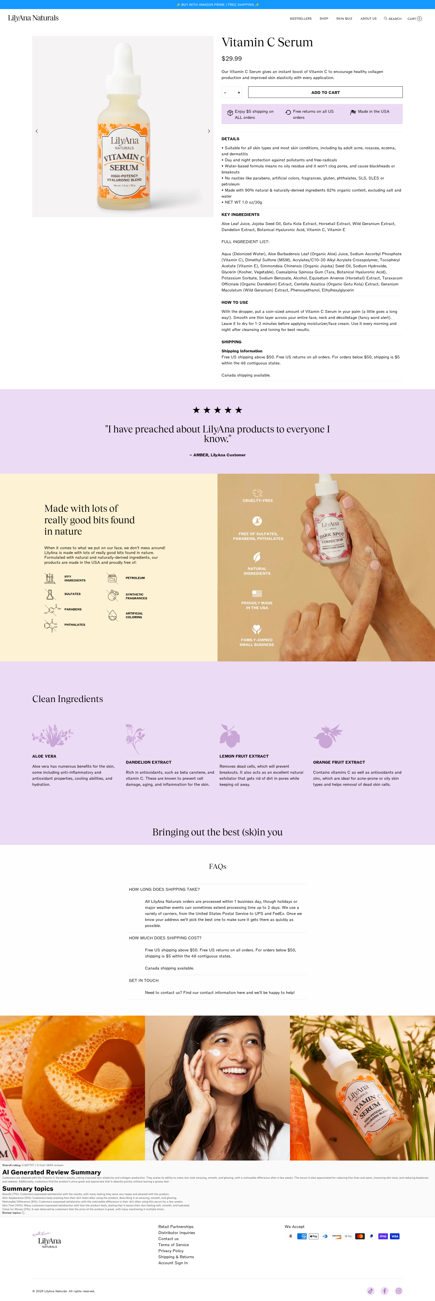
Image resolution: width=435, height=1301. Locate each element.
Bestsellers (301, 18)
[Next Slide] (208, 131)
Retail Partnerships (176, 1226)
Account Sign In (173, 1262)
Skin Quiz (344, 18)
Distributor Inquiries (176, 1232)
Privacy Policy (171, 1250)
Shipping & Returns (176, 1256)
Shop (324, 18)
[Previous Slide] (36, 131)
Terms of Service (173, 1244)
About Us (368, 18)
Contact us (168, 1238)
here (241, 992)
